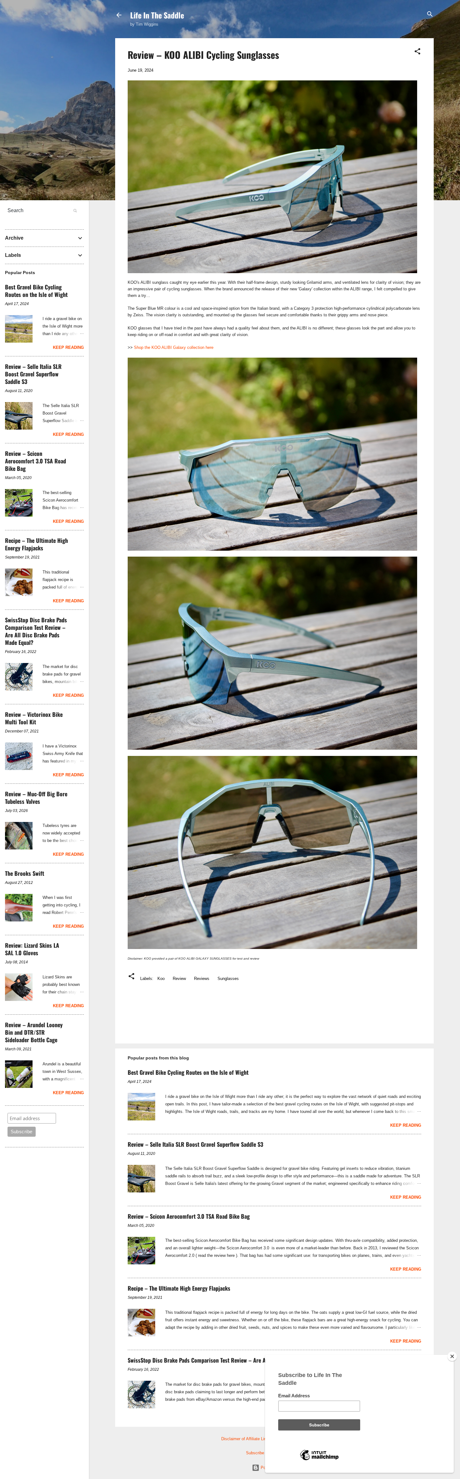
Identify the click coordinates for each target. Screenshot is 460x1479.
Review (179, 978)
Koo (161, 978)
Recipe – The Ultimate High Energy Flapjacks (179, 1288)
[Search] (430, 15)
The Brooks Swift (24, 873)
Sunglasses (228, 978)
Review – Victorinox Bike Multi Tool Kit (34, 718)
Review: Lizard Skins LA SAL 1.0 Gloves (32, 949)
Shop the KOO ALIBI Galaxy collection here (173, 347)
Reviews (201, 978)
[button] (417, 52)
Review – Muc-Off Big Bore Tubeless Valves (36, 797)
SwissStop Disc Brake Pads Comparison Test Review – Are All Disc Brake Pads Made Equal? (233, 1360)
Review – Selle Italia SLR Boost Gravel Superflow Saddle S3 (195, 1144)
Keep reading (405, 1125)
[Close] (452, 1356)
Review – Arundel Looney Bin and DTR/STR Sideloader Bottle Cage (34, 1032)
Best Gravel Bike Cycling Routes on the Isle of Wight (188, 1072)
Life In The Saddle (157, 15)
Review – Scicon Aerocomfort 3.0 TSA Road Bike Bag (189, 1216)
